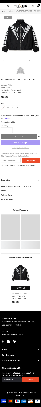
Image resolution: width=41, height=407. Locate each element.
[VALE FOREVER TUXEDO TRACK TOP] (20, 274)
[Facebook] (3, 341)
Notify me (20, 288)
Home (3, 11)
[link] (10, 243)
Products (11, 11)
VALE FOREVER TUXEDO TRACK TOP (19, 297)
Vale (10, 85)
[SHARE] (38, 136)
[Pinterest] (14, 341)
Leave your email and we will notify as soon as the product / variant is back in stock (19, 154)
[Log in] (33, 6)
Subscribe (30, 160)
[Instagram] (9, 341)
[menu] (2, 6)
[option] (20, 38)
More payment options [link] (20, 148)
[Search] (8, 6)
